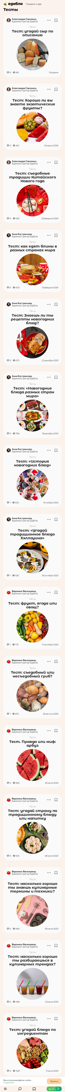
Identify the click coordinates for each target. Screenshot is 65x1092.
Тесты (32, 26)
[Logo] (13, 3)
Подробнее (8, 1082)
